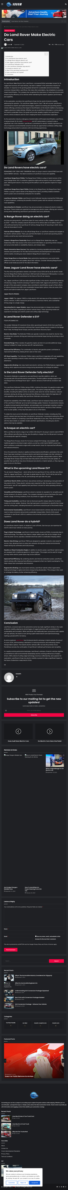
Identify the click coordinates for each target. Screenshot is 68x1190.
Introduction (9, 56)
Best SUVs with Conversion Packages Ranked (29, 997)
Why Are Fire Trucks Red (20, 1132)
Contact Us (4, 1148)
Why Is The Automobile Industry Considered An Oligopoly (33, 975)
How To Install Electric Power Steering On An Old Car (33, 889)
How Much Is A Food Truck (20, 1124)
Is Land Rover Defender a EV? (14, 64)
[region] (23, 1177)
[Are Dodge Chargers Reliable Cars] (13, 820)
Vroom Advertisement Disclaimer (10, 1151)
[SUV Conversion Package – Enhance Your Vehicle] (9, 1006)
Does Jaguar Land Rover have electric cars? (19, 62)
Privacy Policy (37, 944)
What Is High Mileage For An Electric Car (55, 769)
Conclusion (10, 74)
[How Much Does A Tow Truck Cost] (6, 1118)
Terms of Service (48, 944)
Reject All (23, 1182)
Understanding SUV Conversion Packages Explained (32, 991)
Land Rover (19, 640)
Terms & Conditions (6, 1156)
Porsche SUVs (27, 121)
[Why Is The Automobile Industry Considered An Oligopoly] (9, 978)
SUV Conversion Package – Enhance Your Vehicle (31, 1004)
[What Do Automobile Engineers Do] (9, 985)
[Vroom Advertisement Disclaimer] (34, 13)
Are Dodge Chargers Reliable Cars (10, 888)
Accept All (35, 1182)
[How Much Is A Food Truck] (6, 1126)
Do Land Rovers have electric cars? (16, 58)
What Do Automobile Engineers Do (26, 983)
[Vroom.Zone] (13, 4)
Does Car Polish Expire (14, 1076)
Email (6, 936)
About (3, 1145)
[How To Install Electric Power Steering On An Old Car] (34, 820)
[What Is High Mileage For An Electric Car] (55, 760)
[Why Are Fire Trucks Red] (6, 1134)
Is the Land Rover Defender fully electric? (18, 66)
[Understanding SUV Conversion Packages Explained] (9, 992)
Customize (11, 1182)
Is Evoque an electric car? (13, 68)
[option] (34, 1060)
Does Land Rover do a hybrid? (15, 72)
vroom (9, 44)
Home (7, 26)
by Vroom (18, 1187)
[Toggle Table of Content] (45, 53)
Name (6, 929)
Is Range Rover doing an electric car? (17, 60)
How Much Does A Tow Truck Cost (23, 1116)
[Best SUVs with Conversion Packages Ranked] (9, 999)
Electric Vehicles (14, 26)
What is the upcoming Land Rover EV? (17, 70)
